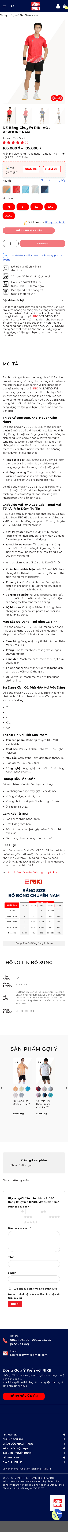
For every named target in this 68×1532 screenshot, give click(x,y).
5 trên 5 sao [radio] (16, 1222)
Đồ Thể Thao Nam (27, 15)
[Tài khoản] (58, 6)
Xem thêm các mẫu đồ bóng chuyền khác (33, 872)
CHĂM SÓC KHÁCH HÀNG (18, 1443)
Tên (11, 1257)
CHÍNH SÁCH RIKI (13, 1439)
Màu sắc (7, 180)
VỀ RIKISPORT (11, 1457)
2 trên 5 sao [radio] (33, 1211)
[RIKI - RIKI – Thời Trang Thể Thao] (35, 6)
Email (12, 1273)
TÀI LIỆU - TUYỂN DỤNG (17, 1453)
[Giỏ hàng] (64, 6)
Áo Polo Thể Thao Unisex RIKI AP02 (43, 1104)
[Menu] (4, 6)
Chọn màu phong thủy (53, 180)
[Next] (60, 98)
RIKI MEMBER (10, 1434)
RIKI (36, 316)
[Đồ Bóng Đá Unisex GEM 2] (22, 1071)
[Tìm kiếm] (12, 6)
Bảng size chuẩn (55, 222)
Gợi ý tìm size (35, 222)
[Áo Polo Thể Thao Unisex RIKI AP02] (45, 1071)
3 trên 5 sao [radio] (16, 1216)
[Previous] (54, 98)
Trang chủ (6, 15)
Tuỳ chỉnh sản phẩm (29, 230)
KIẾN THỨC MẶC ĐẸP (15, 1448)
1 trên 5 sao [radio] (13, 1211)
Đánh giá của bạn (19, 1206)
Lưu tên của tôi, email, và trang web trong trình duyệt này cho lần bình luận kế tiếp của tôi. (33, 1293)
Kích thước (8, 198)
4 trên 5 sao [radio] (41, 1216)
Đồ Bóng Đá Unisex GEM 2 (21, 1102)
